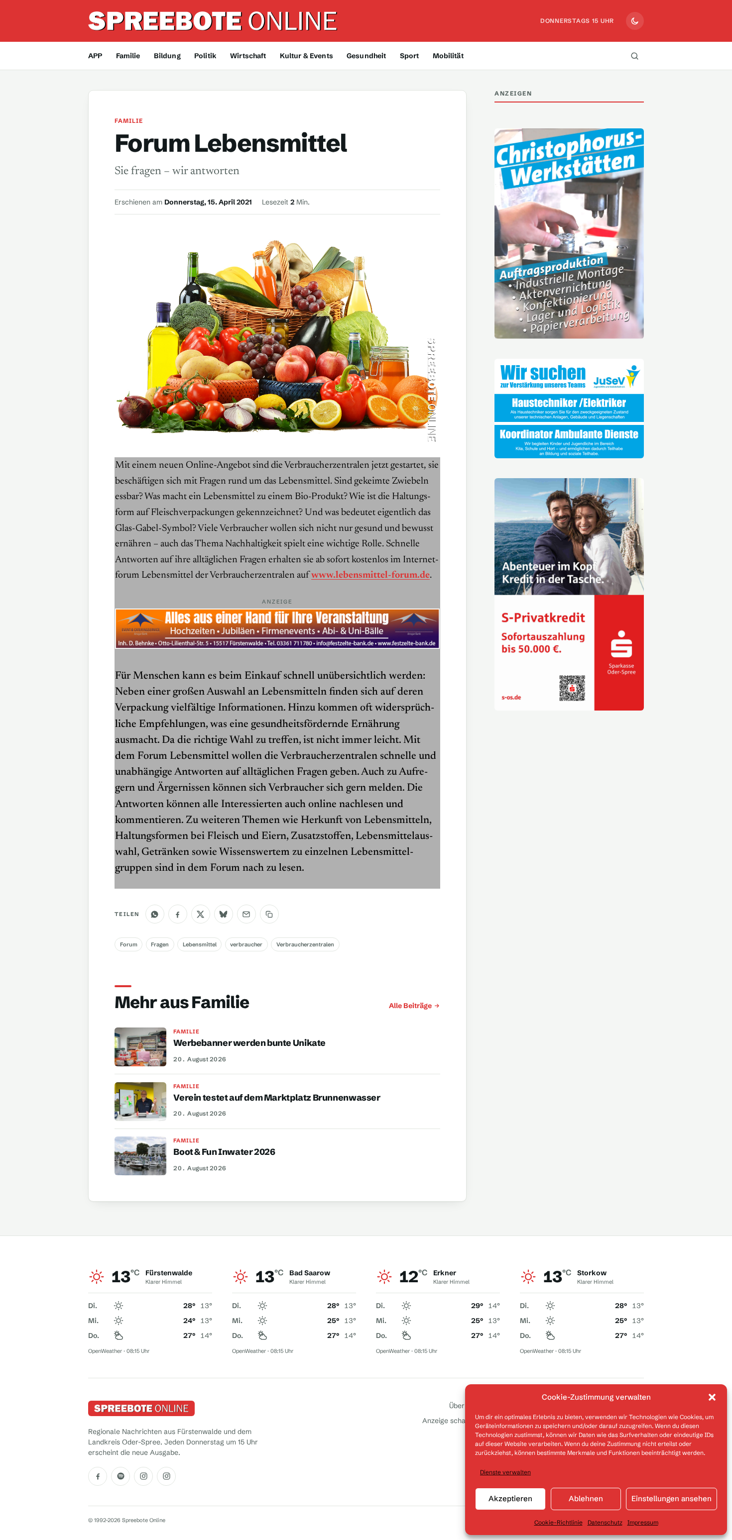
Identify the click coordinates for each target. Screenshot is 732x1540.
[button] (712, 1397)
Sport (409, 55)
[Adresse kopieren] (269, 914)
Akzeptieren (510, 1498)
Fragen (160, 944)
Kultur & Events (306, 55)
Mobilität (448, 55)
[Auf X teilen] (200, 914)
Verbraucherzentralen (305, 944)
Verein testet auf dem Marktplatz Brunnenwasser (276, 1097)
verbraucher (246, 944)
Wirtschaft (248, 55)
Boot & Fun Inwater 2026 (224, 1151)
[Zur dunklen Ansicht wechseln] (635, 21)
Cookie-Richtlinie (558, 1522)
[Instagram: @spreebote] (143, 1476)
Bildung (167, 55)
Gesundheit (366, 55)
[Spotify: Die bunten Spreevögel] (120, 1476)
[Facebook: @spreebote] (97, 1476)
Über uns (463, 1405)
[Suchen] (634, 55)
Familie (128, 55)
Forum (128, 944)
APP (95, 55)
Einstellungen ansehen (671, 1498)
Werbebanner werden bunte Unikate (249, 1042)
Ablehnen (586, 1498)
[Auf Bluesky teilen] (223, 914)
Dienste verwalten (505, 1472)
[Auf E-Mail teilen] (246, 914)
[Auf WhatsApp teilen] (154, 914)
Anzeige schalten (450, 1420)
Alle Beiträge (410, 1005)
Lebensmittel (200, 944)
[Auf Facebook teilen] (177, 914)
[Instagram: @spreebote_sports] (166, 1476)
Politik (205, 55)
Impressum (642, 1522)
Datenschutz (605, 1522)
